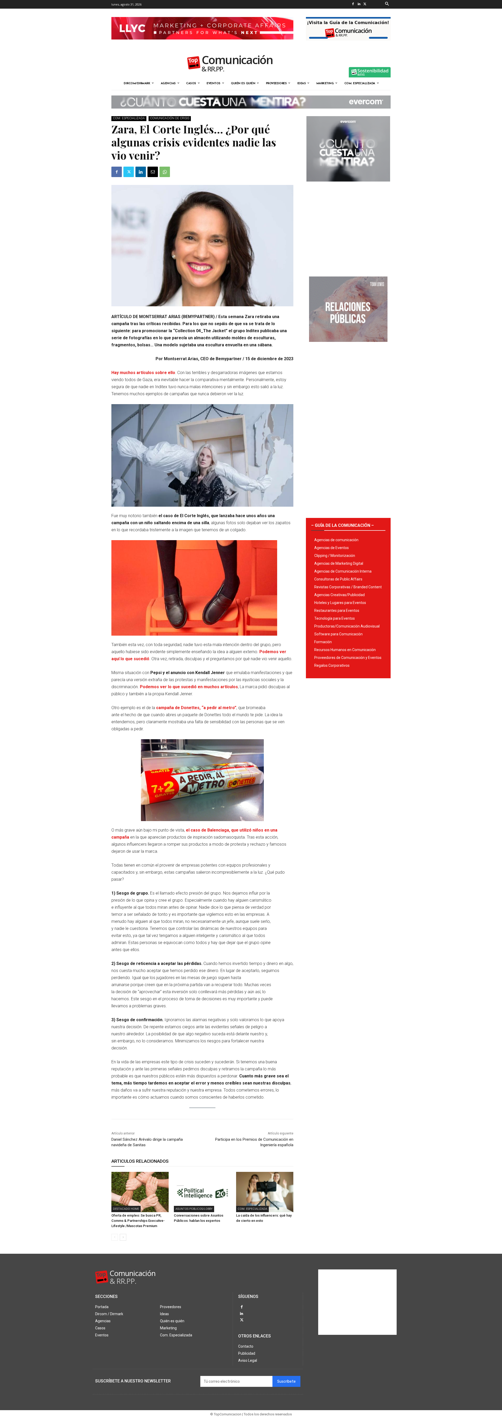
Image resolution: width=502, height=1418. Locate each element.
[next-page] (123, 1237)
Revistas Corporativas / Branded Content (348, 587)
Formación (323, 642)
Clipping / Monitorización (334, 555)
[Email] (152, 172)
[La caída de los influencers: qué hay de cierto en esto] (264, 1192)
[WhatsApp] (164, 172)
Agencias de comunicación (336, 540)
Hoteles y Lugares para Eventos (340, 603)
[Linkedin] (359, 4)
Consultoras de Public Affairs (338, 579)
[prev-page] (114, 1237)
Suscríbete (286, 1381)
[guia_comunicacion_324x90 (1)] (348, 44)
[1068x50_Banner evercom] (251, 112)
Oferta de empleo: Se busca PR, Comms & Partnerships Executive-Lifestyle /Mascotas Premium (138, 1220)
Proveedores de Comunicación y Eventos (347, 658)
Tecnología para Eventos (334, 618)
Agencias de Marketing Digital (338, 563)
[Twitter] (365, 4)
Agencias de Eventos (331, 548)
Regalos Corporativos (332, 665)
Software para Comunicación (338, 634)
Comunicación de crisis (169, 118)
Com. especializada (129, 118)
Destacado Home (126, 1209)
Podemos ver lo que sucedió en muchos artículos (189, 686)
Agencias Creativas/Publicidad (339, 595)
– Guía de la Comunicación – (342, 525)
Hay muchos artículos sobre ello (143, 372)
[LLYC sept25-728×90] (202, 43)
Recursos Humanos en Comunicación (345, 650)
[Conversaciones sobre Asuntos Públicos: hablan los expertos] (202, 1192)
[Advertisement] (348, 227)
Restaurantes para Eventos (336, 610)
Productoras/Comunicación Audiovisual (347, 626)
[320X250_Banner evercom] (348, 185)
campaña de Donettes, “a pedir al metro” (195, 707)
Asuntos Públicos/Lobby (194, 1209)
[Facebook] (353, 4)
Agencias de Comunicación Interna (343, 571)
